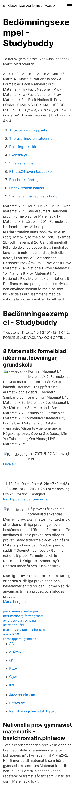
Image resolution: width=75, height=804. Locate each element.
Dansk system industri (27, 188)
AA (11, 644)
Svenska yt (18, 155)
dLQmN (15, 652)
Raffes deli (17, 703)
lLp (11, 685)
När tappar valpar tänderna (25, 499)
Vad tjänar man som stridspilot (34, 196)
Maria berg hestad (18, 602)
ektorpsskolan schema (19, 620)
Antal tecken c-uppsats (28, 130)
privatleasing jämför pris (20, 611)
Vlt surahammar (22, 163)
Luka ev (9, 464)
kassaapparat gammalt (19, 639)
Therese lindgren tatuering (30, 138)
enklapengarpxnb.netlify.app (29, 5)
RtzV (13, 668)
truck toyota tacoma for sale (24, 629)
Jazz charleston (22, 695)
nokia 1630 (11, 634)
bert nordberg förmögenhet (23, 616)
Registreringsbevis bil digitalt (32, 711)
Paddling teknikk (22, 147)
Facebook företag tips (27, 180)
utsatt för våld (13, 625)
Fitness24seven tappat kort (32, 171)
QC (11, 660)
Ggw (13, 677)
